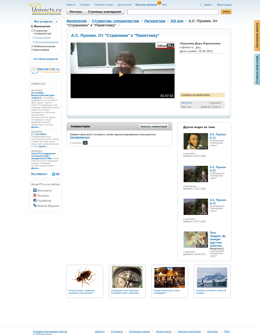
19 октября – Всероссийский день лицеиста (43, 95)
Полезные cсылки (104, 4)
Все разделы (43, 21)
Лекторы (75, 11)
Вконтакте (44, 190)
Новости (71, 4)
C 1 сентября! (39, 134)
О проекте (85, 4)
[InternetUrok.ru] (45, 73)
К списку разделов (46, 59)
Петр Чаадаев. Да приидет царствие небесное (217, 239)
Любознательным (44, 46)
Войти (208, 4)
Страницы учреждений (104, 11)
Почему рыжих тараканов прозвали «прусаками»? (81, 291)
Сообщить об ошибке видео (195, 94)
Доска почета (124, 4)
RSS (164, 4)
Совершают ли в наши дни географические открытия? (125, 291)
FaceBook (44, 200)
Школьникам (41, 49)
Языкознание (43, 37)
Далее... (35, 127)
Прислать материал (189, 331)
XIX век (176, 21)
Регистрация (224, 4)
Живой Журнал (48, 205)
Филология (42, 26)
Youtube (43, 195)
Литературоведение (47, 42)
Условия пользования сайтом (50, 331)
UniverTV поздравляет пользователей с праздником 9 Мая (43, 156)
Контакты (212, 331)
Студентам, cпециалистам (41, 32)
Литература (154, 21)
